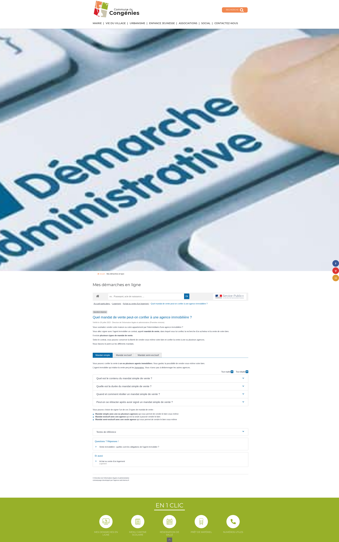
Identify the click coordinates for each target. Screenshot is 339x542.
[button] (170, 378)
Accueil (102, 274)
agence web (118, 480)
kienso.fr (126, 480)
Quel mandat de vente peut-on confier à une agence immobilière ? (179, 304)
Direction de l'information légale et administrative (111, 478)
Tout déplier (241, 372)
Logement (116, 304)
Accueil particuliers (102, 304)
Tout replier (226, 372)
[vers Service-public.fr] (229, 297)
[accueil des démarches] (98, 296)
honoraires (139, 367)
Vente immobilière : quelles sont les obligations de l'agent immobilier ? (129, 447)
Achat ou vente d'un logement (136, 304)
